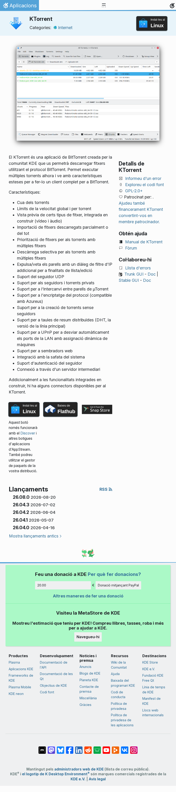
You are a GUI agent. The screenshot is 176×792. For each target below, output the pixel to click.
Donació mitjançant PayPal (118, 585)
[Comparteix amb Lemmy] (97, 747)
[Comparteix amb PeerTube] (115, 747)
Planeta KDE (89, 680)
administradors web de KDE (79, 769)
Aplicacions (19, 6)
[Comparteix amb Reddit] (88, 747)
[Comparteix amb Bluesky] (60, 747)
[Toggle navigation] (103, 5)
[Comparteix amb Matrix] (42, 747)
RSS (103, 489)
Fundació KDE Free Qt (152, 677)
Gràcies (85, 705)
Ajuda (115, 674)
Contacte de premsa (89, 689)
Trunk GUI (133, 274)
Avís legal (97, 779)
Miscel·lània (88, 698)
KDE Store (150, 662)
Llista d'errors (138, 268)
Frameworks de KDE (21, 677)
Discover (27, 433)
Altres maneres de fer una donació (88, 596)
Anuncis (85, 667)
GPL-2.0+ (134, 190)
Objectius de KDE (53, 685)
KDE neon (16, 694)
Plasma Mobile (20, 687)
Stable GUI (129, 280)
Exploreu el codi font (144, 184)
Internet (65, 27)
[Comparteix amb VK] (124, 747)
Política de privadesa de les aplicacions (122, 720)
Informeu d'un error (143, 178)
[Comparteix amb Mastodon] (51, 747)
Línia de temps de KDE (153, 689)
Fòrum (131, 248)
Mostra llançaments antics (33, 536)
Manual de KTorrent (143, 241)
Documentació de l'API (53, 664)
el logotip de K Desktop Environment (56, 774)
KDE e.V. (148, 669)
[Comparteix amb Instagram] (134, 747)
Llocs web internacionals (153, 712)
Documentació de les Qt (56, 676)
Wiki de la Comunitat (119, 664)
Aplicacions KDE (21, 669)
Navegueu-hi (88, 637)
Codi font (47, 692)
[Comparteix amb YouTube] (106, 747)
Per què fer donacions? (114, 574)
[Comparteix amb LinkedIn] (78, 747)
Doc (152, 274)
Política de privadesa (119, 706)
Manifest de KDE (151, 701)
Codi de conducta (118, 694)
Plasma (14, 662)
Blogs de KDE (90, 673)
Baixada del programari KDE (123, 682)
